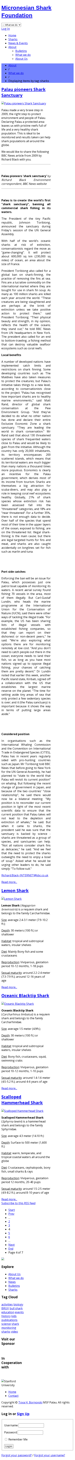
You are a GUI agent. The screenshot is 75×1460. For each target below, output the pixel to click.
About (12, 47)
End (10, 1249)
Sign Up (23, 1414)
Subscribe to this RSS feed (18, 1203)
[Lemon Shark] (11, 899)
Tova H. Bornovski (30, 1402)
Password (10, 1432)
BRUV (5, 1308)
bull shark (16, 1308)
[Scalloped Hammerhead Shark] (22, 1111)
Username (11, 1425)
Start (11, 1210)
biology (18, 1304)
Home (12, 35)
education (7, 1312)
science (6, 1324)
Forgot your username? (49, 1455)
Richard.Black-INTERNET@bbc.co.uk (24, 875)
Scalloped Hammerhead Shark (22, 1099)
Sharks (12, 39)
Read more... (9, 882)
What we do (23, 55)
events (19, 1312)
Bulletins (21, 51)
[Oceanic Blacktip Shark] (17, 1004)
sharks (5, 1332)
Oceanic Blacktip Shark (25, 995)
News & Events (18, 43)
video (14, 1332)
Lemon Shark (15, 890)
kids (14, 1316)
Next (11, 1245)
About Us (21, 59)
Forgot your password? (16, 1455)
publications (9, 1320)
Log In (5, 29)
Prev (11, 1214)
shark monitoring (10, 1326)
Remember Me (18, 1439)
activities (7, 1304)
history (6, 1316)
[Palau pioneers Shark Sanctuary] (23, 103)
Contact (13, 1396)
